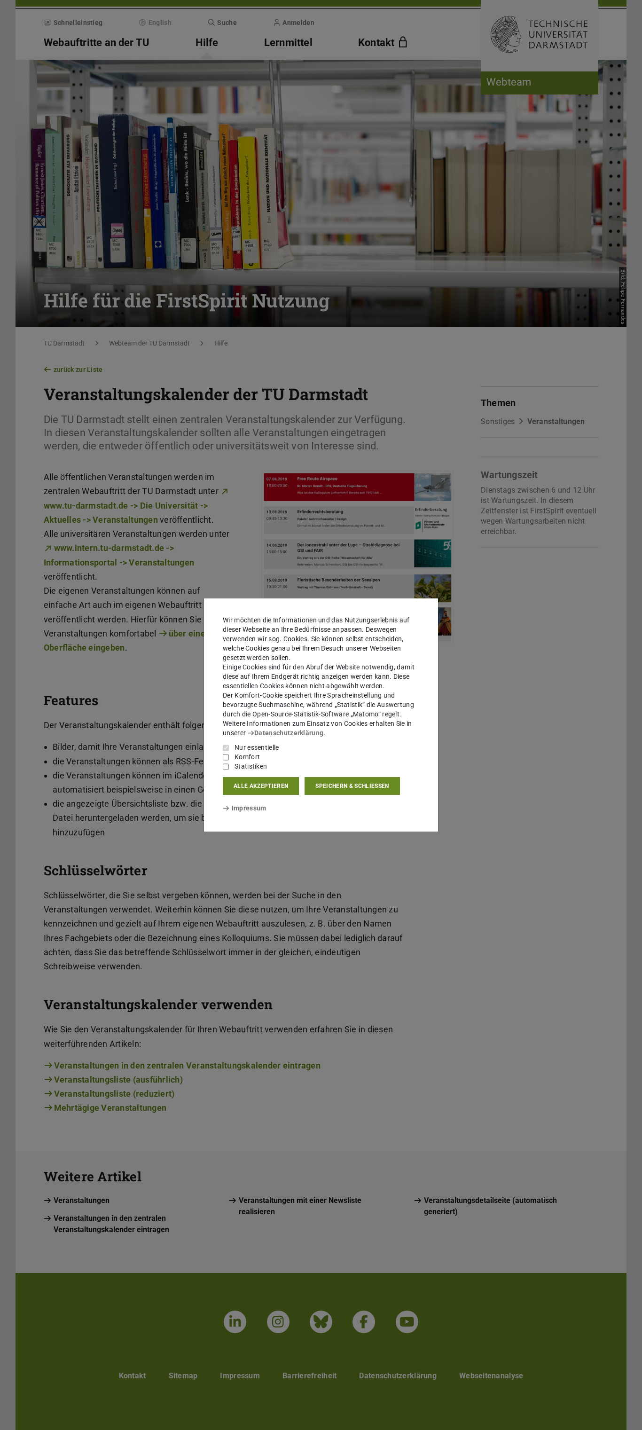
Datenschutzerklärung (288, 733)
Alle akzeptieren (261, 786)
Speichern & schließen (352, 786)
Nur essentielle (257, 747)
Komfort (247, 757)
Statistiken (251, 766)
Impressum (249, 808)
